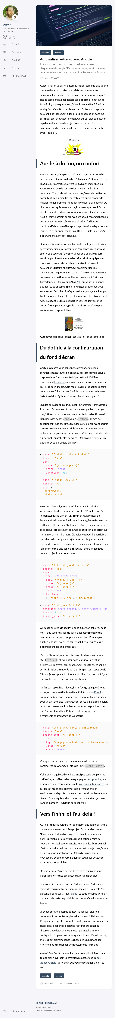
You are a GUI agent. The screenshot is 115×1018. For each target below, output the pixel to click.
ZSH (78, 281)
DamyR (7, 24)
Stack (44, 1010)
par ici (74, 893)
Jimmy (58, 1010)
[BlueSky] (5, 38)
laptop (58, 52)
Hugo (49, 1007)
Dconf (97, 692)
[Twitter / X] (15, 38)
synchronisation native (91, 784)
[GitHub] (10, 38)
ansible (45, 52)
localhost (59, 382)
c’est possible (94, 779)
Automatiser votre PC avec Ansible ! (67, 59)
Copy (103, 455)
